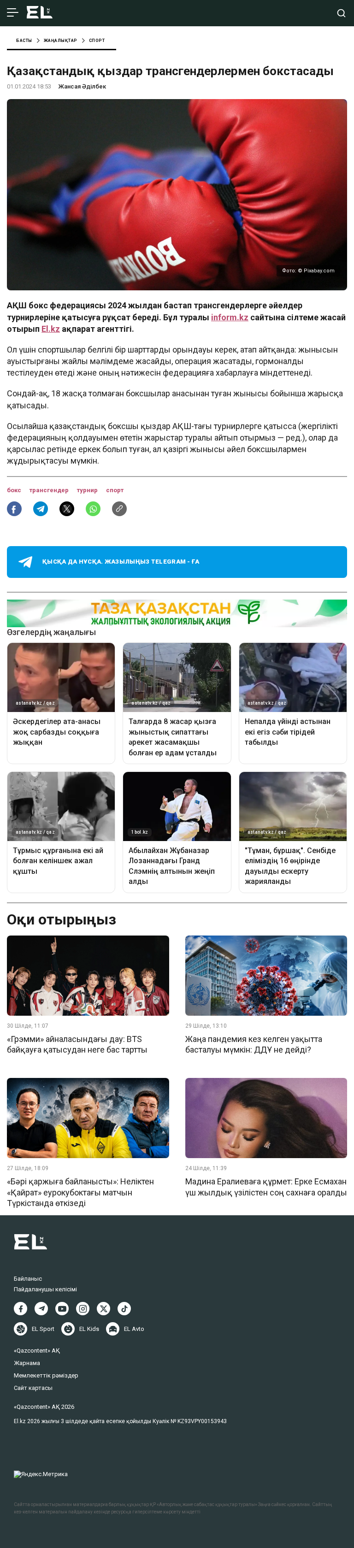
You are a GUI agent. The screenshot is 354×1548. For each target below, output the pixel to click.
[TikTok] (124, 1308)
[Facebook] (20, 1308)
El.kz (50, 329)
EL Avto (134, 1328)
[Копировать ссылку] (119, 508)
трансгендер (50, 490)
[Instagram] (82, 1308)
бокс (15, 490)
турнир (88, 490)
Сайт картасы (33, 1387)
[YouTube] (62, 1308)
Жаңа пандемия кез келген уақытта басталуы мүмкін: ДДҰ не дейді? (253, 1044)
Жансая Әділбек (82, 86)
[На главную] (40, 13)
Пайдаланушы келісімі (45, 1289)
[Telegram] (41, 1308)
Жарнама (27, 1363)
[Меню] (12, 13)
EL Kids (89, 1328)
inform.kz (229, 317)
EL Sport (43, 1328)
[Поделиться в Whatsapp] (93, 508)
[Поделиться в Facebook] (14, 508)
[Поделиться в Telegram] (40, 508)
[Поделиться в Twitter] (66, 508)
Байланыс (28, 1278)
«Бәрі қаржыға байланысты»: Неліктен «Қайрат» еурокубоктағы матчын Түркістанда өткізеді (80, 1192)
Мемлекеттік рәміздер (46, 1375)
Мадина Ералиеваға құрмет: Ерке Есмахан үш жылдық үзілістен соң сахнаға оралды (266, 1187)
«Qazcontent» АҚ (37, 1350)
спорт (115, 490)
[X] (103, 1308)
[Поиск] (341, 13)
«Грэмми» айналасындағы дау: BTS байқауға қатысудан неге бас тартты (77, 1044)
